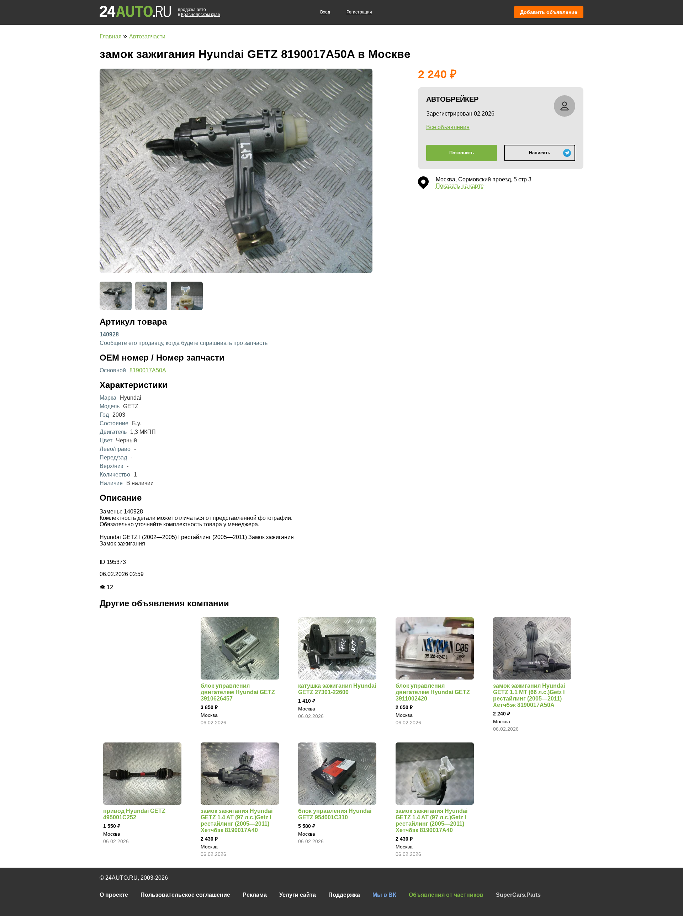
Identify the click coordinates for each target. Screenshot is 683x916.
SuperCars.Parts (518, 895)
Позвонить (461, 152)
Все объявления (448, 127)
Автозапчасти (147, 36)
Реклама (255, 895)
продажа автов (199, 12)
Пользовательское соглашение (185, 895)
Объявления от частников (446, 895)
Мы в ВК (384, 895)
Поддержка (344, 895)
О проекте (114, 895)
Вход (325, 12)
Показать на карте (460, 186)
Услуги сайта (297, 895)
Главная (111, 36)
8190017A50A (147, 370)
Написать (539, 152)
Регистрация (359, 12)
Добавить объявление (548, 12)
